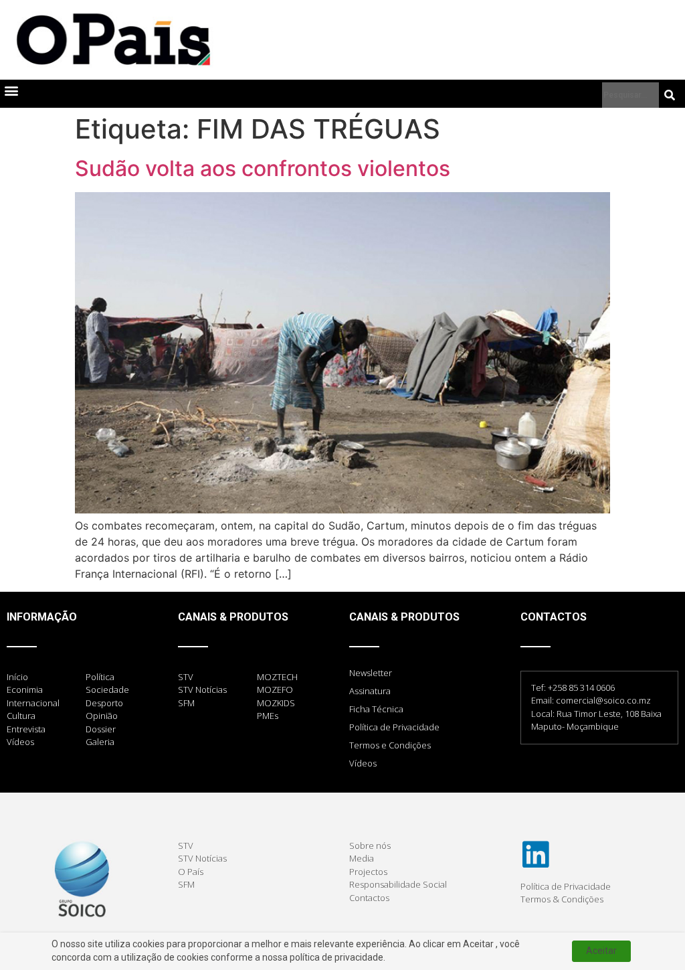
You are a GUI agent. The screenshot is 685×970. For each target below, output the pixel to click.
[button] (11, 91)
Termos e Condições (390, 745)
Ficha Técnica (376, 709)
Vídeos (363, 763)
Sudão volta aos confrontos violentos (262, 168)
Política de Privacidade (394, 727)
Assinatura (370, 691)
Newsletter (370, 673)
